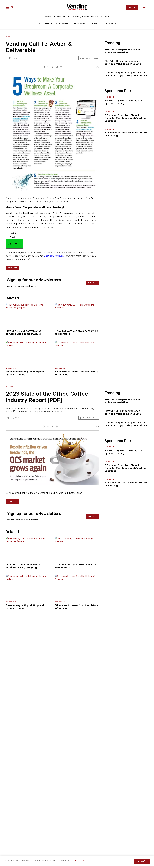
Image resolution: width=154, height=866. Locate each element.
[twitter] (52, 67)
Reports (9, 386)
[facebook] (43, 67)
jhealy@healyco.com (54, 256)
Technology (96, 23)
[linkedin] (48, 67)
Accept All (142, 861)
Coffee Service (45, 23)
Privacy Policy (78, 860)
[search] (12, 7)
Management (80, 23)
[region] (77, 861)
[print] (97, 67)
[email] (61, 67)
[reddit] (56, 67)
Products (111, 23)
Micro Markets (63, 23)
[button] (7, 7)
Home (8, 36)
